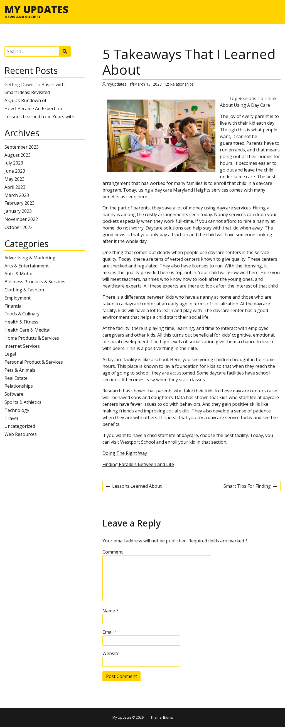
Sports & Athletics (22, 402)
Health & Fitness (21, 322)
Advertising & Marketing (29, 258)
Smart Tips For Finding (247, 487)
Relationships (18, 386)
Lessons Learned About (134, 487)
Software (13, 394)
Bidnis (168, 717)
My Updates (36, 9)
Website (110, 653)
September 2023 (21, 147)
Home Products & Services (31, 338)
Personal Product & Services (33, 362)
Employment (17, 298)
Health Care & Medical (27, 330)
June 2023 (14, 171)
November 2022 (21, 219)
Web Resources (20, 434)
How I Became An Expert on (33, 108)
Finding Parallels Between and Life (138, 464)
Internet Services (22, 346)
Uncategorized (19, 426)
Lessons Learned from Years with (39, 116)
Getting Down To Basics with (34, 84)
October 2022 (18, 227)
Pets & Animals (19, 370)
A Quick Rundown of (25, 100)
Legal (10, 354)
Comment (112, 552)
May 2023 (14, 179)
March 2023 (16, 195)
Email (109, 632)
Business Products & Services (34, 282)
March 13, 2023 (148, 84)
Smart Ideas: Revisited (27, 92)
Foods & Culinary (22, 314)
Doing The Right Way (124, 453)
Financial (13, 306)
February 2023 (19, 203)
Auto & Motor (18, 273)
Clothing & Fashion (24, 290)
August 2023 (17, 155)
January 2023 (18, 211)
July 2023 (13, 163)
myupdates (116, 84)
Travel (11, 418)
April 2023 (14, 187)
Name (110, 611)
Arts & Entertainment (26, 266)
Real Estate (16, 378)
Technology (16, 410)
